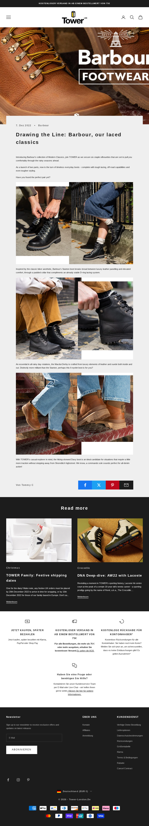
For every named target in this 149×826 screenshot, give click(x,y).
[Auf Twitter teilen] (99, 485)
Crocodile (83, 568)
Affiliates (86, 730)
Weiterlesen (11, 602)
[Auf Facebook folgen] (8, 780)
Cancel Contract (124, 768)
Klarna (120, 752)
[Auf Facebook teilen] (85, 485)
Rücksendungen (125, 741)
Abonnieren (22, 749)
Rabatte (120, 763)
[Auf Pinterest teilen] (113, 485)
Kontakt (86, 725)
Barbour (43, 125)
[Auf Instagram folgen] (18, 780)
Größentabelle (123, 746)
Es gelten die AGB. (85, 651)
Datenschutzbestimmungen (130, 735)
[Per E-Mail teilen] (126, 485)
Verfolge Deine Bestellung (129, 725)
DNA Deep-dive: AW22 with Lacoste (109, 575)
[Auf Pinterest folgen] (28, 780)
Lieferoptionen (123, 730)
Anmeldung (87, 735)
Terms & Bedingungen (127, 757)
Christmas (13, 568)
